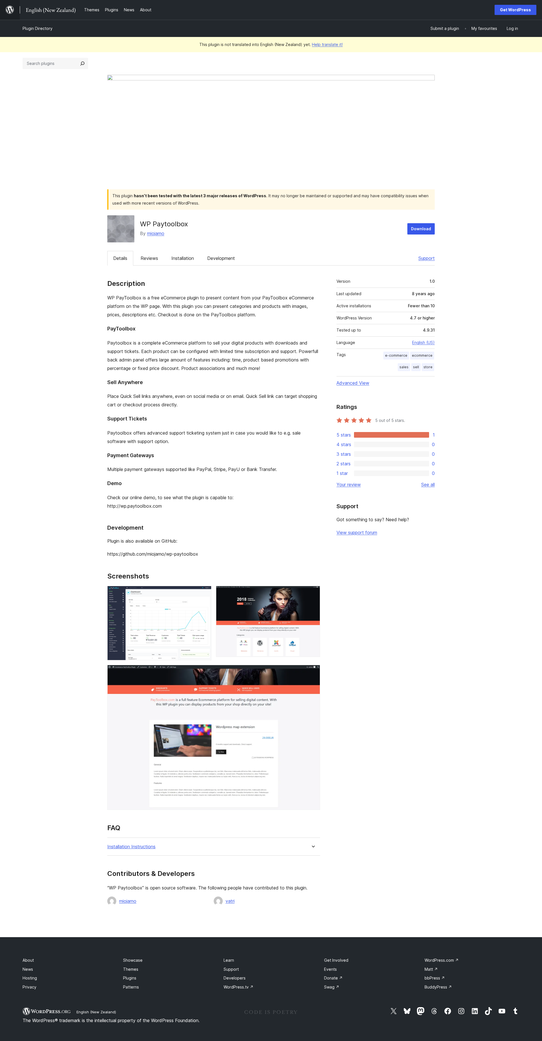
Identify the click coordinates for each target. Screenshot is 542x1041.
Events (330, 969)
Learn (229, 960)
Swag (331, 987)
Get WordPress (515, 9)
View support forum (356, 532)
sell (416, 367)
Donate (333, 978)
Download (421, 228)
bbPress (435, 978)
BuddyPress (438, 987)
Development (221, 258)
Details (120, 258)
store (427, 367)
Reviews (149, 258)
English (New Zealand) (96, 1012)
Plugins (129, 978)
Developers (235, 978)
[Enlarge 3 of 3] (312, 672)
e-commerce (396, 355)
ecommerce (422, 355)
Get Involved (336, 960)
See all (428, 484)
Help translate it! (327, 44)
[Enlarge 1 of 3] (204, 593)
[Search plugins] (82, 63)
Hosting (30, 978)
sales (403, 367)
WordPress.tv (238, 987)
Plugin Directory (38, 28)
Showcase (133, 960)
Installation (182, 258)
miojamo (155, 233)
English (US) (423, 342)
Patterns (131, 987)
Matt (431, 969)
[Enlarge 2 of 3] (312, 593)
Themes (130, 969)
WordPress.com (442, 960)
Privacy (29, 987)
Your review (348, 484)
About (28, 960)
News (28, 969)
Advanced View (352, 383)
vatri (230, 901)
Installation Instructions (131, 846)
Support (426, 258)
